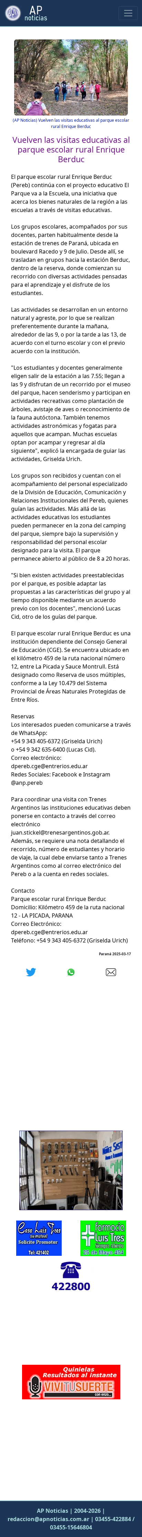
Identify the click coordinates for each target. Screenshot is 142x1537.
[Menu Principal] (128, 13)
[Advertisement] (71, 1448)
